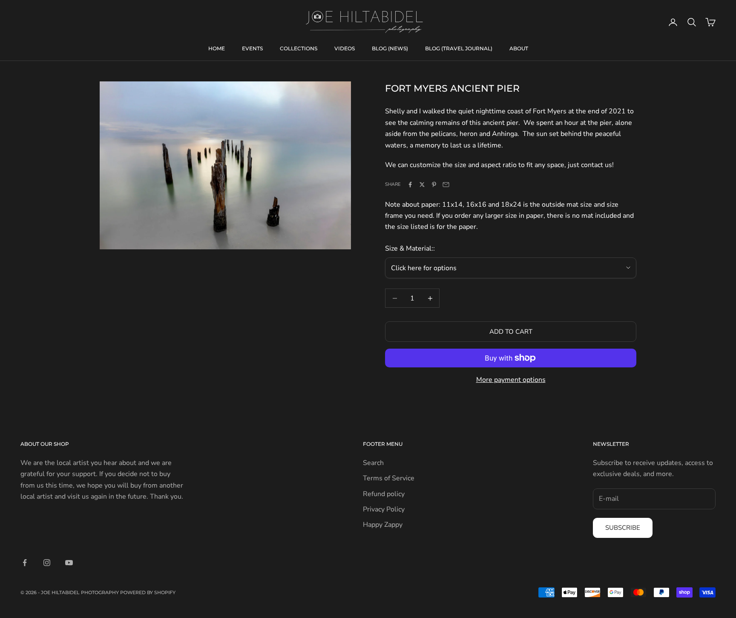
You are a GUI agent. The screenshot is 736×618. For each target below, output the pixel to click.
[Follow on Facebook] (24, 562)
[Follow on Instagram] (47, 562)
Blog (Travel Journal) (458, 48)
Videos (344, 48)
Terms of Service (388, 478)
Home (216, 48)
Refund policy (384, 494)
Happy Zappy (382, 524)
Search (373, 463)
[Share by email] (446, 184)
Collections (298, 48)
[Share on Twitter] (422, 184)
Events (252, 48)
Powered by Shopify (147, 592)
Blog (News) (390, 48)
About (518, 48)
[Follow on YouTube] (69, 562)
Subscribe (622, 527)
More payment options (511, 379)
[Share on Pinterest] (434, 184)
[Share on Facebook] (410, 184)
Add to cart (510, 331)
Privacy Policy (384, 509)
